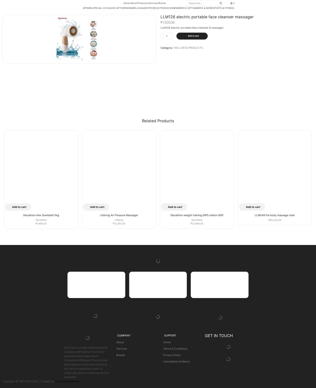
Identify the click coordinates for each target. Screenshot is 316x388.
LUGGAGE (141, 8)
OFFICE (150, 8)
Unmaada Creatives (67, 381)
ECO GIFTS (188, 8)
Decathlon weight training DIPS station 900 (197, 215)
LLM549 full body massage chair (275, 215)
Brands (162, 3)
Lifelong (119, 219)
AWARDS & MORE (203, 8)
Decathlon (41, 219)
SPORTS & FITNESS (223, 8)
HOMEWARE (175, 8)
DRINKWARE (129, 8)
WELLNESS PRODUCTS (188, 47)
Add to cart (193, 36)
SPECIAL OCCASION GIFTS (107, 8)
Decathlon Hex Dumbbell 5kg (41, 215)
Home (126, 3)
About (134, 3)
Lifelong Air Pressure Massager (119, 215)
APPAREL (88, 8)
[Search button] (221, 3)
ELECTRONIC (161, 8)
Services (153, 3)
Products (142, 3)
